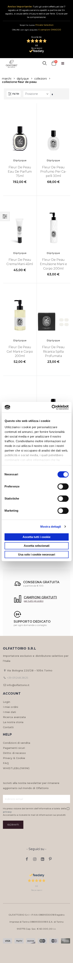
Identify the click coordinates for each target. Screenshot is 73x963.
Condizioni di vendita (16, 742)
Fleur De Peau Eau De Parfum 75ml (20, 171)
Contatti (8, 727)
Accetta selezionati (36, 545)
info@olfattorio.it (18, 685)
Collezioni (40, 78)
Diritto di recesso (14, 752)
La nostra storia (13, 722)
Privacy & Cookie (14, 758)
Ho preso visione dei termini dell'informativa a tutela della (35, 810)
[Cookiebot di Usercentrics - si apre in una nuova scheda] (52, 407)
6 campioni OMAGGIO (49, 29)
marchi (6, 78)
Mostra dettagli (50, 526)
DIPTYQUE (23, 78)
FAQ (6, 763)
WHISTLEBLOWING (16, 768)
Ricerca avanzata (14, 717)
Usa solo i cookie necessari (36, 554)
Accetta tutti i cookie (36, 537)
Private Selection (44, 25)
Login (6, 701)
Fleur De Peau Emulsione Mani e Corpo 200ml (53, 264)
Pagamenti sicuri (14, 747)
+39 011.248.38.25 (17, 677)
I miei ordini (10, 706)
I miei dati (9, 712)
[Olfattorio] (11, 63)
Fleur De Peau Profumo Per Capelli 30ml (53, 171)
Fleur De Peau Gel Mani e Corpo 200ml (20, 351)
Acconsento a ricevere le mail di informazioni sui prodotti (34, 815)
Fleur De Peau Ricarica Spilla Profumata (53, 351)
